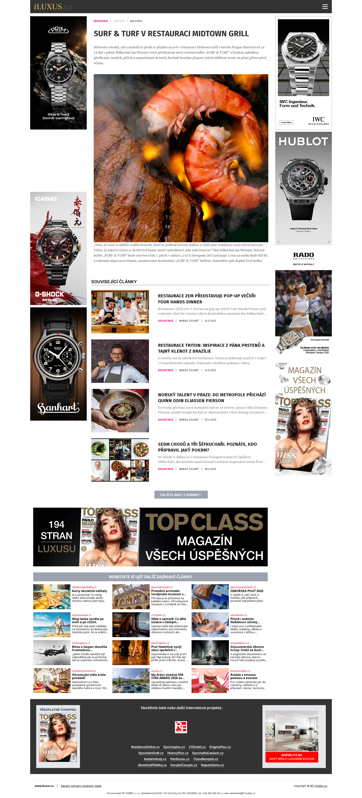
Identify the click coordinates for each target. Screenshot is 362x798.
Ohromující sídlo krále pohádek (89, 676)
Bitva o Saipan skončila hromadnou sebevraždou (89, 648)
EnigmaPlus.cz (220, 747)
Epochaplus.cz (174, 747)
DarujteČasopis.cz (183, 765)
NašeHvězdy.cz (155, 759)
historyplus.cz (81, 643)
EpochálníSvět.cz (151, 753)
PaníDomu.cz (179, 759)
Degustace (101, 21)
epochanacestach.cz (243, 587)
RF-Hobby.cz (318, 785)
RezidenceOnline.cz (145, 747)
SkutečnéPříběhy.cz (152, 765)
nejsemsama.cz (81, 615)
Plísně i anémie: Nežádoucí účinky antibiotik (243, 620)
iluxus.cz (156, 671)
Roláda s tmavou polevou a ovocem (244, 676)
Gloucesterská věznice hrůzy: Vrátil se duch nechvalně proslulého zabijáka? (247, 648)
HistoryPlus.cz (178, 753)
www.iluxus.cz (44, 785)
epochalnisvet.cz (161, 587)
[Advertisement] (58, 160)
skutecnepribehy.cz (84, 587)
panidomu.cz (238, 615)
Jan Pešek (136, 21)
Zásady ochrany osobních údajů (81, 785)
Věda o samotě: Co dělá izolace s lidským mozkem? (168, 620)
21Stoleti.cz (197, 747)
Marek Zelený (189, 320)
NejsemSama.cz (212, 765)
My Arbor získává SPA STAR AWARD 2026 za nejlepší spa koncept (167, 676)
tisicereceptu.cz (240, 671)
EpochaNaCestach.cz (208, 753)
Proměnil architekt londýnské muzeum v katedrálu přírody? (167, 592)
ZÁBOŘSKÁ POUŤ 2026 (246, 591)
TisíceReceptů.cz (205, 759)
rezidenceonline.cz (84, 671)
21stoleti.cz (158, 615)
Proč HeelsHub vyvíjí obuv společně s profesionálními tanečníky (166, 648)
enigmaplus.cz (239, 643)
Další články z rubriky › (181, 495)
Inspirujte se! (291, 756)
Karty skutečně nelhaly (89, 591)
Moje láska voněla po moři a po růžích (88, 620)
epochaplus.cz (160, 643)
